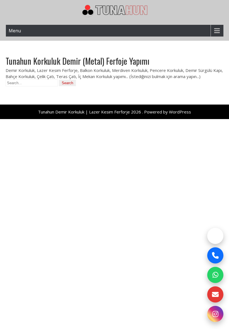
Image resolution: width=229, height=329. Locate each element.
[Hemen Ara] (215, 255)
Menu (15, 31)
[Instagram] (215, 314)
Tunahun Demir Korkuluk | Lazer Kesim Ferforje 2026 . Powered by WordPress (114, 112)
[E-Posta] (215, 294)
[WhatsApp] (215, 275)
